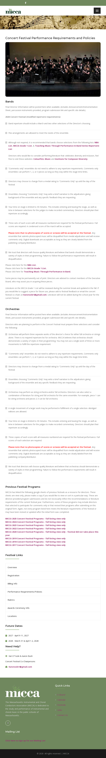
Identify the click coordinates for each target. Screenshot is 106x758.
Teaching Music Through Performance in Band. (47, 271)
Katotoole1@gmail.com (35, 294)
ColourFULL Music (42, 159)
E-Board (61, 694)
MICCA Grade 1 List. (37, 268)
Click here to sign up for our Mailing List (25, 740)
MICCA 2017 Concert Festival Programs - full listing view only (35, 545)
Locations (12, 616)
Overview (12, 567)
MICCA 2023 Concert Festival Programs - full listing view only (35, 525)
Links (59, 710)
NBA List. (31, 265)
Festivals (61, 704)
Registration (13, 575)
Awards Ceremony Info (18, 608)
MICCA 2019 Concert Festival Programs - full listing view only (35, 538)
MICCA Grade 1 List (22, 145)
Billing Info (12, 583)
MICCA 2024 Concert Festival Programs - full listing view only (35, 522)
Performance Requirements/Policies (25, 591)
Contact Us (62, 715)
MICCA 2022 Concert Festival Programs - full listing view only (35, 528)
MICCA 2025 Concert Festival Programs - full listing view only (35, 518)
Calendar (61, 699)
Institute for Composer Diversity (71, 159)
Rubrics (11, 599)
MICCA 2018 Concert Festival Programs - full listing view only (35, 541)
